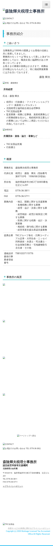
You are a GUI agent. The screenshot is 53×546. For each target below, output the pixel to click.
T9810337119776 (24, 253)
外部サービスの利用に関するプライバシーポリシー (29, 528)
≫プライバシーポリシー (13, 486)
